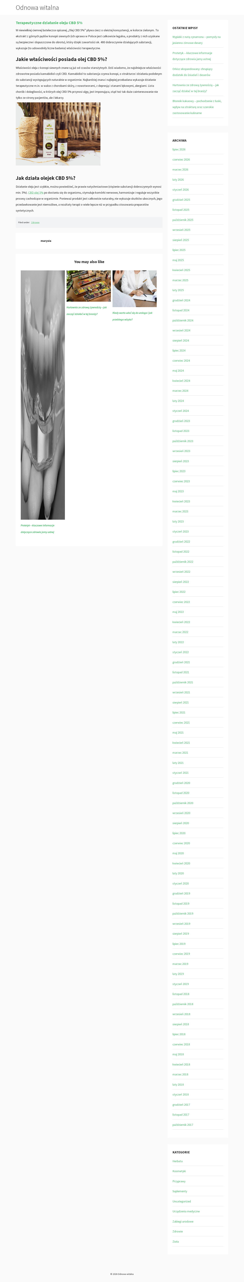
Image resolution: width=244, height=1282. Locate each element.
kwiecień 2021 (181, 743)
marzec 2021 (180, 753)
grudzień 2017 (181, 1105)
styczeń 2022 (180, 652)
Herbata (177, 1161)
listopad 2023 (180, 431)
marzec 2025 (180, 280)
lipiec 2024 (178, 350)
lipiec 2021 (178, 712)
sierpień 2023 (180, 461)
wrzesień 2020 (181, 813)
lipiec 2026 (178, 149)
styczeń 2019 (180, 984)
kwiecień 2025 (181, 270)
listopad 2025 (180, 210)
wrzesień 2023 (181, 451)
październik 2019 (182, 913)
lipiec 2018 (178, 1034)
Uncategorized (181, 1201)
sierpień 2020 (180, 823)
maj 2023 (178, 491)
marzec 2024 (180, 391)
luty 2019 (178, 974)
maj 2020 (178, 853)
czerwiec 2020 (181, 843)
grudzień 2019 (181, 893)
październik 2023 (182, 441)
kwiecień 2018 (181, 1064)
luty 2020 (178, 873)
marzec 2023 (180, 511)
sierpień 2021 (180, 702)
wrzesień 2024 (181, 330)
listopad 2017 (180, 1114)
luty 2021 (178, 763)
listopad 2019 (180, 903)
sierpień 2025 (180, 240)
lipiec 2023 (178, 471)
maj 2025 (178, 260)
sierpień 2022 (180, 582)
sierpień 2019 (180, 933)
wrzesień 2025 (181, 230)
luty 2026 (178, 179)
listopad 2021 (180, 672)
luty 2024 (178, 401)
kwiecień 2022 (181, 622)
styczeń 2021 (180, 773)
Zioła (175, 1241)
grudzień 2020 (181, 783)
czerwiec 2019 (181, 954)
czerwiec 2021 (181, 722)
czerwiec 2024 (181, 360)
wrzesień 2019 (181, 924)
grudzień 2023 (181, 421)
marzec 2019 (180, 964)
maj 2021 (178, 732)
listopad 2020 (180, 793)
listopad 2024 (180, 310)
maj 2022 (178, 612)
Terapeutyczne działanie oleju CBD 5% (49, 22)
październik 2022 (182, 562)
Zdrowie (35, 222)
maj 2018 (178, 1054)
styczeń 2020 (180, 883)
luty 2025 (178, 290)
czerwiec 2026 (181, 159)
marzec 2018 (180, 1074)
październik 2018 (182, 1004)
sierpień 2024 (180, 340)
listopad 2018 (180, 994)
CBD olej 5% (35, 192)
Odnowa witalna (37, 7)
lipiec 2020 (178, 833)
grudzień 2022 (181, 541)
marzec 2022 (180, 632)
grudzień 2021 (181, 662)
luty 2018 (178, 1084)
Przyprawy (178, 1181)
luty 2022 (178, 642)
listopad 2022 (180, 551)
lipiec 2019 (178, 944)
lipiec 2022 (178, 592)
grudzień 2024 (181, 300)
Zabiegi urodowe (182, 1221)
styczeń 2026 (180, 189)
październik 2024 (182, 320)
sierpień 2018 (180, 1024)
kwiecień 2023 (181, 501)
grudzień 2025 (181, 200)
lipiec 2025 (178, 250)
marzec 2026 (180, 169)
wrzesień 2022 (181, 572)
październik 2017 (182, 1125)
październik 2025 (182, 220)
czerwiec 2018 (181, 1044)
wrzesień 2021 (181, 692)
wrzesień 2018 (181, 1014)
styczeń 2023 (180, 531)
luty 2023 (178, 521)
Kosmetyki (179, 1171)
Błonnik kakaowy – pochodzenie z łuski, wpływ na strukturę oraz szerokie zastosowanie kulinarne (196, 107)
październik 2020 (182, 803)
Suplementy (179, 1191)
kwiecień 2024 (181, 381)
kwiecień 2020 (181, 863)
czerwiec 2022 (181, 602)
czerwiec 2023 (181, 481)
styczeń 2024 (180, 411)
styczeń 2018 (180, 1094)
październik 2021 (182, 682)
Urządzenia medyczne (186, 1211)
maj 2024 (178, 370)
